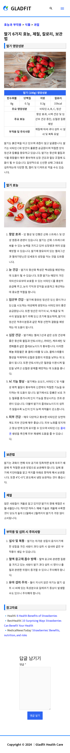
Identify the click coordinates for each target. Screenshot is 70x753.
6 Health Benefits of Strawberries (37, 616)
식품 (27, 24)
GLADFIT (21, 8)
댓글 (22, 664)
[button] (51, 8)
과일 (36, 24)
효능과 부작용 (12, 24)
